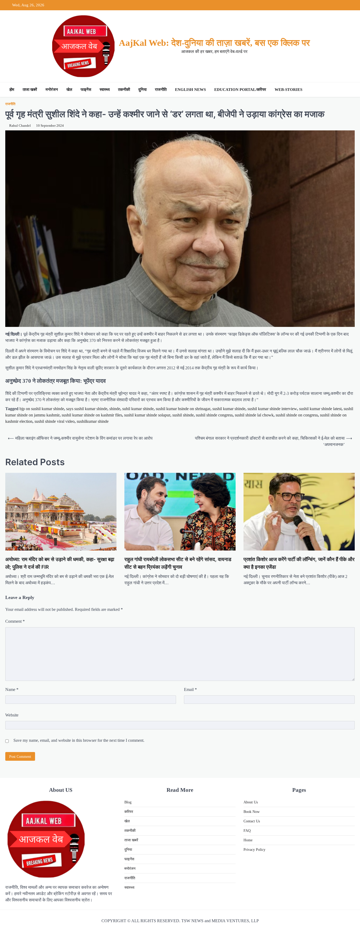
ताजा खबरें (30, 89)
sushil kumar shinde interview (272, 408)
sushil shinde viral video (55, 421)
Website (11, 715)
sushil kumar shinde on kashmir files (92, 415)
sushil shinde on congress (297, 415)
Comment (15, 621)
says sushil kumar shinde (86, 408)
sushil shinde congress (214, 415)
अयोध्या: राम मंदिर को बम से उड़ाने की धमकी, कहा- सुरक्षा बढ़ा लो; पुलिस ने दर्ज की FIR (59, 563)
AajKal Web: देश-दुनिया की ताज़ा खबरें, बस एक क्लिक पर (214, 43)
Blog (128, 802)
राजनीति (161, 89)
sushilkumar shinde (93, 421)
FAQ (247, 831)
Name (11, 689)
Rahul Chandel (20, 125)
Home (248, 840)
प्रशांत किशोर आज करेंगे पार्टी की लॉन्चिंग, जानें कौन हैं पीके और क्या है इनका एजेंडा (299, 563)
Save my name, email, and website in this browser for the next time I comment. (78, 740)
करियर (128, 812)
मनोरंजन (52, 89)
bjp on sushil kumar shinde (42, 408)
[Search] (349, 90)
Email (190, 689)
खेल (69, 89)
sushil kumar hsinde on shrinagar (183, 408)
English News (190, 89)
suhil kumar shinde (138, 408)
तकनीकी (124, 89)
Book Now (252, 812)
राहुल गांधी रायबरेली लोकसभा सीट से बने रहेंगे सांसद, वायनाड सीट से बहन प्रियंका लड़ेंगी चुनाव (177, 563)
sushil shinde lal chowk (254, 415)
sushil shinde (183, 415)
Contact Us (252, 821)
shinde (114, 408)
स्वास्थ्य (105, 89)
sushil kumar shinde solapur (147, 415)
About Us (251, 802)
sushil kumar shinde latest (320, 408)
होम (11, 89)
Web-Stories (288, 89)
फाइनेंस (86, 89)
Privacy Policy (254, 850)
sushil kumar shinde (228, 408)
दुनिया (142, 89)
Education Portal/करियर (240, 89)
